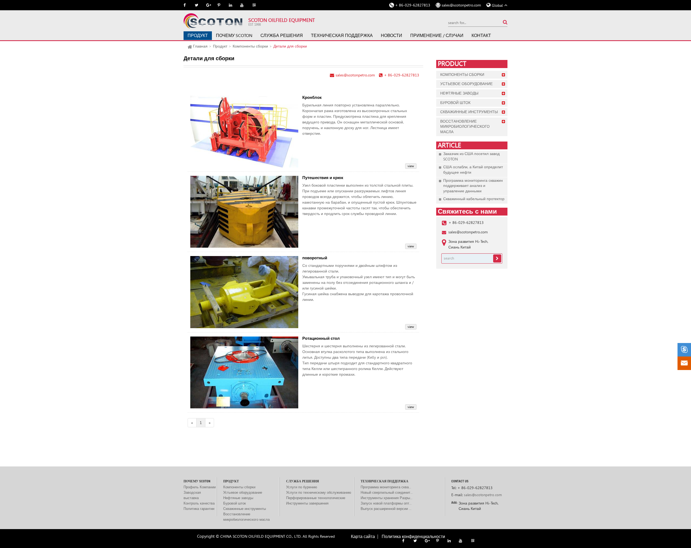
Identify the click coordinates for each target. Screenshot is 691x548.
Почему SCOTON (234, 35)
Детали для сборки (290, 46)
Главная (200, 46)
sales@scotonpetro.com (461, 5)
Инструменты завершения (307, 503)
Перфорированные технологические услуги (315, 498)
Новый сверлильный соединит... (387, 492)
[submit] (505, 22)
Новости (391, 35)
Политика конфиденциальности (413, 536)
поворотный (314, 258)
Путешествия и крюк (322, 178)
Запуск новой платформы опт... (386, 503)
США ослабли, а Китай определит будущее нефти (473, 169)
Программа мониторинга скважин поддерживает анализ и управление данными (473, 185)
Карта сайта (363, 536)
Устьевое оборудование (466, 84)
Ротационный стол (321, 339)
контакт (481, 35)
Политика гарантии (199, 509)
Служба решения (281, 35)
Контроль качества (199, 503)
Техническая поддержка (342, 35)
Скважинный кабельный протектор (473, 199)
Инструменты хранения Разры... (386, 498)
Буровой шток (455, 102)
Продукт (198, 35)
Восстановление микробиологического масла (465, 126)
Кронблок (312, 98)
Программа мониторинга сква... (386, 487)
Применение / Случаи (436, 35)
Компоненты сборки (250, 46)
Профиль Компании (200, 487)
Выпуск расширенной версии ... (386, 509)
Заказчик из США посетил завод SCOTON (471, 156)
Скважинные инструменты (469, 112)
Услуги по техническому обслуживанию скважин (318, 492)
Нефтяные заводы (459, 93)
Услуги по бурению (301, 487)
